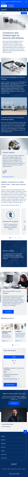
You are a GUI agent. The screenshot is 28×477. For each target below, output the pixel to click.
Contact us (24, 13)
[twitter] (16, 473)
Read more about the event (11, 379)
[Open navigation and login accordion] (22, 9)
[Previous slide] (7, 237)
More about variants (8, 176)
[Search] (19, 9)
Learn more (8, 311)
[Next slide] (20, 237)
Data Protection (14, 468)
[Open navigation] (26, 9)
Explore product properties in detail (10, 205)
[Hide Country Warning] (26, 2)
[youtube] (18, 473)
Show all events (10, 384)
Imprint (8, 468)
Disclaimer (4, 468)
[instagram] (12, 473)
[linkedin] (14, 473)
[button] (14, 436)
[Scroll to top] (25, 431)
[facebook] (9, 473)
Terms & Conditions (22, 468)
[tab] (10, 238)
